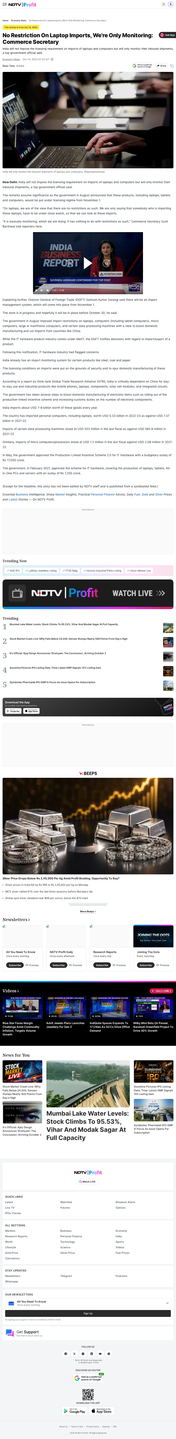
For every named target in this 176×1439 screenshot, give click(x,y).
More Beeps (87, 911)
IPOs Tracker (13, 1213)
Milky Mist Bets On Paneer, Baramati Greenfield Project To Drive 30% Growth (153, 1026)
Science (65, 1247)
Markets (10, 1230)
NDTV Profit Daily (61, 952)
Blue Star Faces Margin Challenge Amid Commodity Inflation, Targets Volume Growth (21, 1028)
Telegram (66, 1276)
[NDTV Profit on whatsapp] (108, 1353)
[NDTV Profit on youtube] (100, 1353)
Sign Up (88, 1313)
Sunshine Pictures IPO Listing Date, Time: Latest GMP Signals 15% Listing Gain (153, 1090)
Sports (120, 1241)
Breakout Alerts (125, 1202)
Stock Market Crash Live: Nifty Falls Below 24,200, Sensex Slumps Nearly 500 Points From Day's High (22, 1092)
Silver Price (67, 1252)
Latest (13, 499)
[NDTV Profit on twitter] (74, 1353)
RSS (115, 1426)
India (119, 1236)
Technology (67, 1241)
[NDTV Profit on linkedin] (91, 1353)
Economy (121, 1230)
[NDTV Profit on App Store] (101, 1410)
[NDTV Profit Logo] (88, 1171)
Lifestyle (10, 1247)
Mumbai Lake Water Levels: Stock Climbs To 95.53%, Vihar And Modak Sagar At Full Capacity (87, 1125)
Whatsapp (11, 1281)
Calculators (12, 1258)
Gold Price (11, 1252)
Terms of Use (77, 1426)
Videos (120, 1247)
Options (120, 1207)
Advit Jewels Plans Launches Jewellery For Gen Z (65, 1025)
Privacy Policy (92, 1426)
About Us (63, 1426)
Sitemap (106, 1426)
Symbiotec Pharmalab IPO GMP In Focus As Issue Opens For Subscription (153, 1129)
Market (60, 494)
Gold (145, 494)
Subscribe (15, 965)
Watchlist (66, 1202)
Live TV (10, 1207)
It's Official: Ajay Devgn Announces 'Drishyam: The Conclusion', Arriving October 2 (22, 1131)
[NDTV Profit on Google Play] (74, 1410)
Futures (65, 1207)
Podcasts (121, 1276)
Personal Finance (103, 494)
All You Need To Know (20, 952)
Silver (159, 494)
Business (22, 494)
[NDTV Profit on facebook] (65, 1353)
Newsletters (12, 1276)
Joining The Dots (148, 952)
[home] (22, 3)
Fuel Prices (122, 1252)
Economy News (11, 59)
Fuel (137, 494)
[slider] (88, 286)
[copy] (171, 65)
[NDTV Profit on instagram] (83, 1353)
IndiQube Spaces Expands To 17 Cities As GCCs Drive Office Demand (110, 1026)
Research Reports (105, 952)
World (8, 1241)
